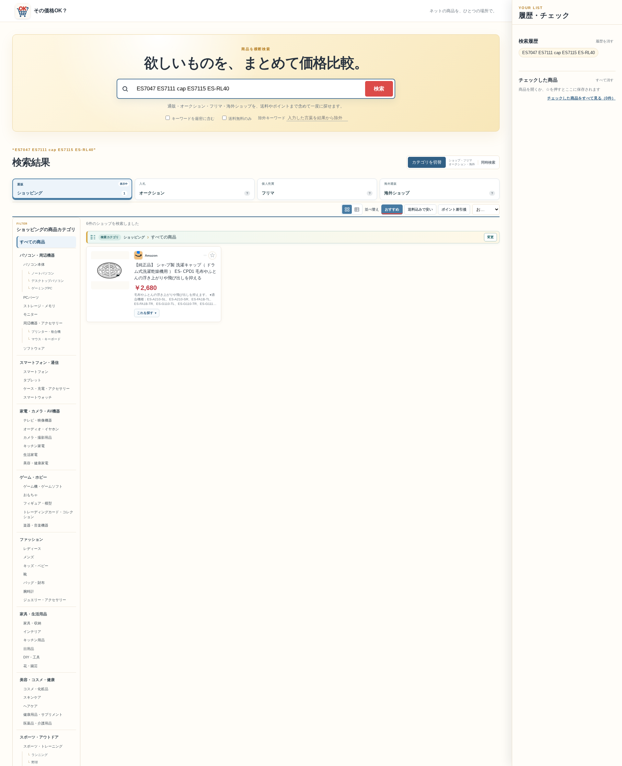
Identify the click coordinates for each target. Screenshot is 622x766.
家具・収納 (32, 623)
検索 (379, 88)
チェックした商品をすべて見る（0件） (581, 98)
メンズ (28, 557)
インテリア (32, 631)
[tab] (72, 189)
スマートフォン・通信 (39, 362)
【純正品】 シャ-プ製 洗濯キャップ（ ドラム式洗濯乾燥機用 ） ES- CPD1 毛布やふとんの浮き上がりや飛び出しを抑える (175, 271)
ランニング (39, 755)
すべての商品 (32, 241)
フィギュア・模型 (37, 503)
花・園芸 (30, 666)
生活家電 (30, 455)
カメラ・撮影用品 (37, 437)
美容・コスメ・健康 (37, 680)
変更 (490, 237)
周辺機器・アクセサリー (43, 323)
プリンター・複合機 (46, 331)
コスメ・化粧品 (35, 689)
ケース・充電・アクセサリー (46, 388)
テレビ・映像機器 (37, 420)
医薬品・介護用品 (37, 723)
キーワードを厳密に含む (192, 118)
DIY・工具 (31, 657)
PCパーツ (31, 297)
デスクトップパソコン (47, 281)
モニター (30, 314)
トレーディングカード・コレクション (48, 514)
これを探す (145, 313)
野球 (34, 762)
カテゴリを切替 (427, 162)
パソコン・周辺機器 (37, 255)
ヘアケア (30, 706)
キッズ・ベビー (35, 566)
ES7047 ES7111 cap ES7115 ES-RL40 (558, 52)
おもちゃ (30, 495)
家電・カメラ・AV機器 (40, 411)
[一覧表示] (347, 209)
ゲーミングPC (41, 288)
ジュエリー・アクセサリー (44, 600)
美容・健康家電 (35, 463)
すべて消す (605, 80)
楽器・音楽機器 (35, 525)
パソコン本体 (34, 264)
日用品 (28, 649)
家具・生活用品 (33, 614)
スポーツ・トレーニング (43, 746)
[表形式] (357, 209)
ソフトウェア (34, 348)
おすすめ (392, 209)
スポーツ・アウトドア (39, 737)
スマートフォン (35, 372)
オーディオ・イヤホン (41, 429)
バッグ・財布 (34, 583)
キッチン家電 (34, 446)
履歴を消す (605, 41)
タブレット (32, 380)
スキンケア (32, 697)
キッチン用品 (34, 640)
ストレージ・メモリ (39, 306)
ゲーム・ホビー (33, 477)
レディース (32, 549)
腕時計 (28, 591)
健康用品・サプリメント (43, 714)
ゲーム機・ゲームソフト (43, 486)
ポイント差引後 (454, 209)
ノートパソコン (42, 273)
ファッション (31, 539)
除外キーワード (272, 118)
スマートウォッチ (37, 397)
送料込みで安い (420, 209)
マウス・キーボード (46, 339)
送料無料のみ (239, 118)
